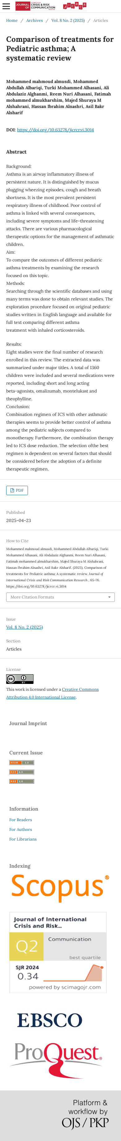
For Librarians (23, 839)
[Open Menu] (6, 6)
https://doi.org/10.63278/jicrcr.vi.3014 (55, 130)
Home (12, 20)
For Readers (20, 819)
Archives (34, 20)
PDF (19, 490)
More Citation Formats (32, 597)
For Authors (20, 829)
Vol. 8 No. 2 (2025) (68, 20)
